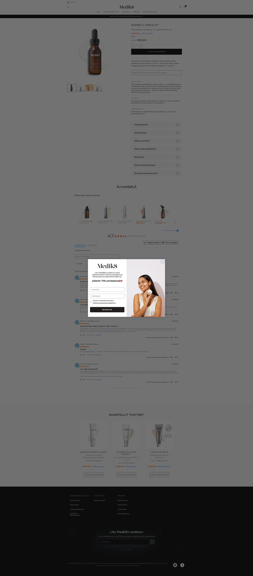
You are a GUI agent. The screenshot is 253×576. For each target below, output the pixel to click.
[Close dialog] (162, 261)
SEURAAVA (107, 309)
